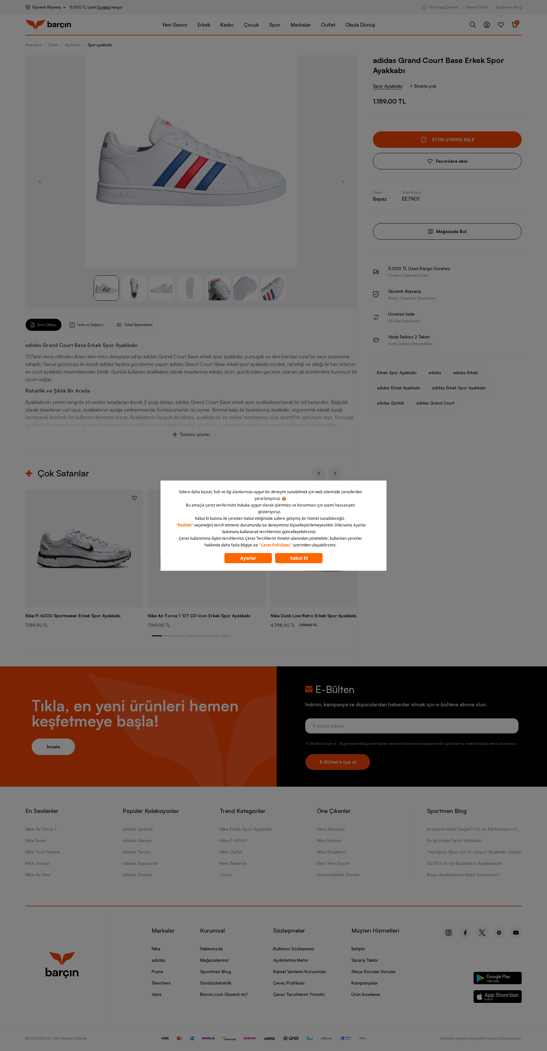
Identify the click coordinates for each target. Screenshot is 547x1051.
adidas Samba (137, 874)
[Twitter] (482, 933)
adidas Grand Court (435, 403)
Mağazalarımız (214, 960)
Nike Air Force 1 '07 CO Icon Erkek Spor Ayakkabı (199, 615)
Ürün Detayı (46, 324)
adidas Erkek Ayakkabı (398, 387)
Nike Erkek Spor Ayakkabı (246, 829)
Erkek (204, 25)
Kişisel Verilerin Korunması (299, 971)
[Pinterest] (499, 933)
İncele (53, 746)
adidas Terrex (136, 851)
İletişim (358, 948)
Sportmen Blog (509, 7)
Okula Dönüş (360, 25)
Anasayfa (33, 44)
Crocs (226, 874)
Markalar (301, 25)
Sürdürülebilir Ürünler (338, 874)
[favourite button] (134, 498)
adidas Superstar (140, 863)
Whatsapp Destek (443, 7)
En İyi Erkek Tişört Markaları (454, 840)
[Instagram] (448, 933)
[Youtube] (516, 933)
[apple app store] (498, 997)
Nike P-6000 (233, 840)
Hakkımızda (211, 948)
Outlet (328, 25)
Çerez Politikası (289, 982)
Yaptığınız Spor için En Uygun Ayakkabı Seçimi (474, 851)
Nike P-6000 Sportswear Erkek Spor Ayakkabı (72, 615)
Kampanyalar (364, 982)
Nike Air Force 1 (40, 829)
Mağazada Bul (451, 231)
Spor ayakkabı (100, 44)
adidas (435, 372)
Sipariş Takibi (477, 7)
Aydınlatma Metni (290, 960)
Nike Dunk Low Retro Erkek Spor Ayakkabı (313, 615)
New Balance (233, 863)
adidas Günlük (390, 403)
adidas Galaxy (137, 840)
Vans (156, 994)
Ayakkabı (73, 44)
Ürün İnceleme (365, 994)
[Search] (473, 24)
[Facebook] (465, 933)
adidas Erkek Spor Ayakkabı (459, 387)
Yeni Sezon (174, 25)
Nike (156, 948)
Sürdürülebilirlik (215, 982)
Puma (157, 971)
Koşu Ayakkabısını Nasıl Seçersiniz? (463, 874)
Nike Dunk (35, 840)
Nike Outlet (231, 851)
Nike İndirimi (329, 840)
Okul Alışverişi (331, 829)
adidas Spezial (138, 829)
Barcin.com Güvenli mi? (224, 994)
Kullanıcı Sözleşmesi (293, 948)
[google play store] (498, 979)
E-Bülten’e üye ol (338, 762)
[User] (487, 24)
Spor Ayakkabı (388, 86)
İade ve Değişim (91, 324)
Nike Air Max (37, 874)
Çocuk (251, 25)
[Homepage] (48, 25)
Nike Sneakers (331, 851)
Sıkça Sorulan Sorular (373, 971)
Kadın (227, 25)
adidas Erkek (465, 372)
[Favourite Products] (501, 24)
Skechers (161, 982)
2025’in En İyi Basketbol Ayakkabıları (464, 863)
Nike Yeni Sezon (333, 863)
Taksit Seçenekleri (138, 324)
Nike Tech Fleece (42, 851)
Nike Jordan (37, 863)
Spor (274, 25)
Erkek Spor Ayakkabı (397, 372)
